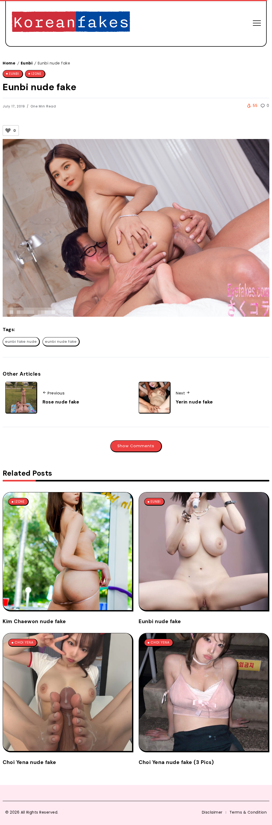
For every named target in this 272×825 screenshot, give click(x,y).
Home (9, 63)
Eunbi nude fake (160, 621)
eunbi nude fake (61, 341)
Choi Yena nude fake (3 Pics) (176, 762)
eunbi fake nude (21, 341)
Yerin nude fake (194, 402)
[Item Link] (67, 551)
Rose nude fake (60, 402)
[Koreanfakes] (71, 23)
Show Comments (135, 446)
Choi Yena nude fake (29, 762)
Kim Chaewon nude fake (34, 621)
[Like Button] (8, 130)
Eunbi (27, 63)
